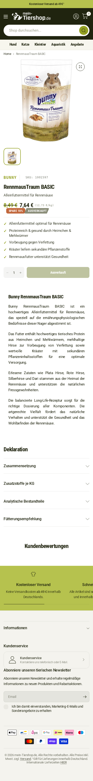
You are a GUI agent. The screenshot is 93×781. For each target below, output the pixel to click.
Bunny (10, 177)
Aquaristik (58, 44)
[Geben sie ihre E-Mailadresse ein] (84, 696)
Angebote (77, 44)
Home (7, 53)
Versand (25, 759)
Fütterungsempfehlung (22, 519)
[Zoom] (80, 66)
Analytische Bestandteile (24, 501)
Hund (13, 44)
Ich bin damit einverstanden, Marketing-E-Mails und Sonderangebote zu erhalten (47, 709)
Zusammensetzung (20, 466)
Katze (25, 44)
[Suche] (83, 30)
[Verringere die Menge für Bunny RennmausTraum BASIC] (7, 272)
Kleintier (40, 44)
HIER (63, 762)
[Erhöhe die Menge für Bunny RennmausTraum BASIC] (20, 272)
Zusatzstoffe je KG (19, 483)
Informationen (15, 628)
